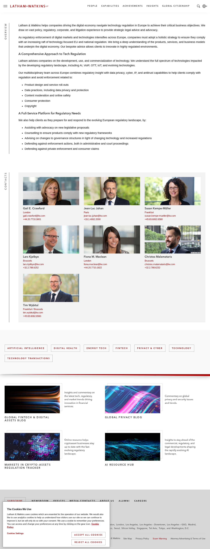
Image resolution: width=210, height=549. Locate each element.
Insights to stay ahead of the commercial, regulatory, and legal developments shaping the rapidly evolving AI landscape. (180, 446)
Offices (59, 500)
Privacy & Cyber (150, 348)
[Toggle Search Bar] (198, 6)
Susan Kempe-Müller (158, 208)
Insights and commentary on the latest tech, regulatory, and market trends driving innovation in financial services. (79, 399)
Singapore (142, 528)
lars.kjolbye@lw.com (33, 264)
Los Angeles (132, 524)
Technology (181, 348)
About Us (107, 500)
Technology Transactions (28, 358)
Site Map (127, 538)
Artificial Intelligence (26, 348)
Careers (140, 500)
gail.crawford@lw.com (34, 215)
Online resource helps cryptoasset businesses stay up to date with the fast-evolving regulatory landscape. (79, 446)
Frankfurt (149, 212)
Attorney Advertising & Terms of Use (187, 538)
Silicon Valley (128, 528)
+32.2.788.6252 (31, 267)
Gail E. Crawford (33, 208)
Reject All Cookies (88, 542)
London (26, 212)
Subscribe (15, 500)
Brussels (27, 260)
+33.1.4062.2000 (92, 219)
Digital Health (65, 348)
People (92, 6)
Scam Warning (160, 538)
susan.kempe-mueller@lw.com (160, 215)
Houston (110, 524)
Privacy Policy (142, 538)
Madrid (192, 524)
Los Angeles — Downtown (152, 524)
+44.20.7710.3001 (32, 219)
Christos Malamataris (158, 256)
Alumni (124, 500)
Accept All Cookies (88, 535)
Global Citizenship (176, 6)
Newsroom (40, 500)
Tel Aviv (153, 528)
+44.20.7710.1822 (93, 267)
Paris (86, 212)
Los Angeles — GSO (176, 524)
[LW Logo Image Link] (29, 6)
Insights (152, 6)
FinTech (122, 348)
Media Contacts (82, 500)
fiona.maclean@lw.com (95, 264)
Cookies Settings (15, 533)
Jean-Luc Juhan (93, 208)
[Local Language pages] (205, 6)
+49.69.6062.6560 (32, 316)
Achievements (132, 6)
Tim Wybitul (30, 305)
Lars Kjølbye (31, 256)
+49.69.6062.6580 (154, 219)
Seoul (117, 528)
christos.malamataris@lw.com (160, 264)
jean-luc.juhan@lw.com (95, 215)
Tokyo (162, 528)
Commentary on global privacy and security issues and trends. (179, 399)
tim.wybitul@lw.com (33, 312)
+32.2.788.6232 (152, 267)
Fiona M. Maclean (95, 256)
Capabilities (110, 6)
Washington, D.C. (180, 528)
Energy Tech (97, 348)
